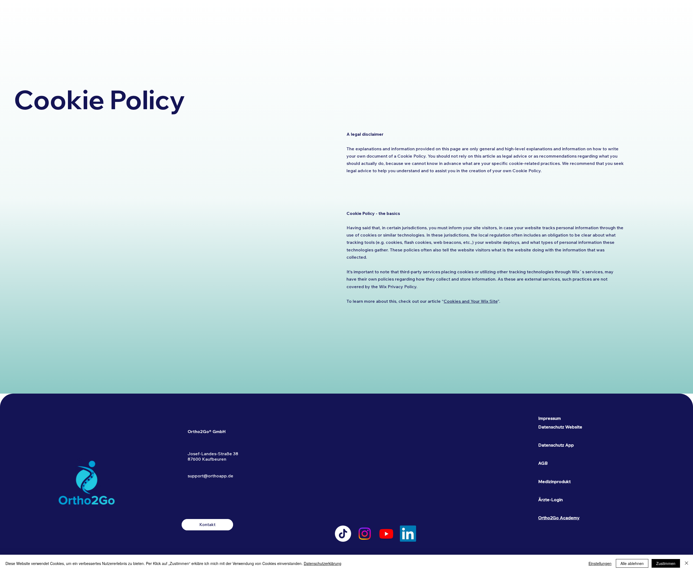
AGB (543, 463)
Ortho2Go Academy (559, 517)
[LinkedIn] (408, 534)
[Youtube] (386, 534)
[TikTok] (343, 534)
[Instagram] (365, 534)
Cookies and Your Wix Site (471, 301)
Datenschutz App (556, 445)
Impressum (549, 418)
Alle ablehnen (632, 563)
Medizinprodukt (554, 481)
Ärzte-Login (550, 499)
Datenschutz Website (560, 427)
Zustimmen (665, 563)
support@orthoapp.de (210, 475)
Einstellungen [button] (600, 563)
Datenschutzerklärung (322, 563)
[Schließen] (686, 563)
